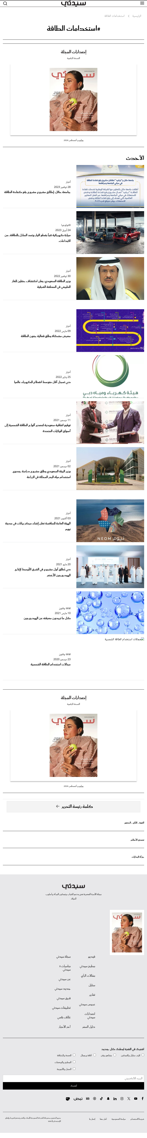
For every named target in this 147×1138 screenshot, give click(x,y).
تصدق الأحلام (137, 840)
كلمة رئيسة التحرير (77, 806)
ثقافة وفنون (65, 608)
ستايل (92, 985)
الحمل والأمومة (64, 1069)
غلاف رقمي (64, 1017)
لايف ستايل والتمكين (130, 1055)
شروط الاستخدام (137, 1119)
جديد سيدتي (63, 989)
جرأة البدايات (138, 857)
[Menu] (142, 3)
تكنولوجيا (66, 225)
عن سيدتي (65, 979)
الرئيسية (136, 16)
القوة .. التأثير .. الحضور (134, 823)
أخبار (68, 182)
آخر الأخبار (65, 1027)
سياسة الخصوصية (119, 1119)
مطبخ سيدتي (87, 966)
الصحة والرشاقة (64, 1055)
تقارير (92, 995)
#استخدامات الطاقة (73, 29)
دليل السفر (88, 1027)
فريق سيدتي (64, 998)
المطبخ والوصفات (63, 1062)
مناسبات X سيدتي (65, 968)
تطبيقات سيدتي (61, 1008)
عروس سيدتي (87, 1004)
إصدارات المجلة (73, 52)
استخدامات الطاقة (114, 16)
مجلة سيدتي (63, 957)
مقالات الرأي (88, 976)
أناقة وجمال (86, 1055)
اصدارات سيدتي (90, 1015)
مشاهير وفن (106, 1055)
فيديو (91, 957)
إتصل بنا (92, 1119)
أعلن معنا (103, 1119)
